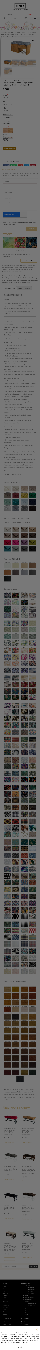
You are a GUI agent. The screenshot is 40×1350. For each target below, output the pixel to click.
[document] (20, 675)
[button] (36, 1329)
